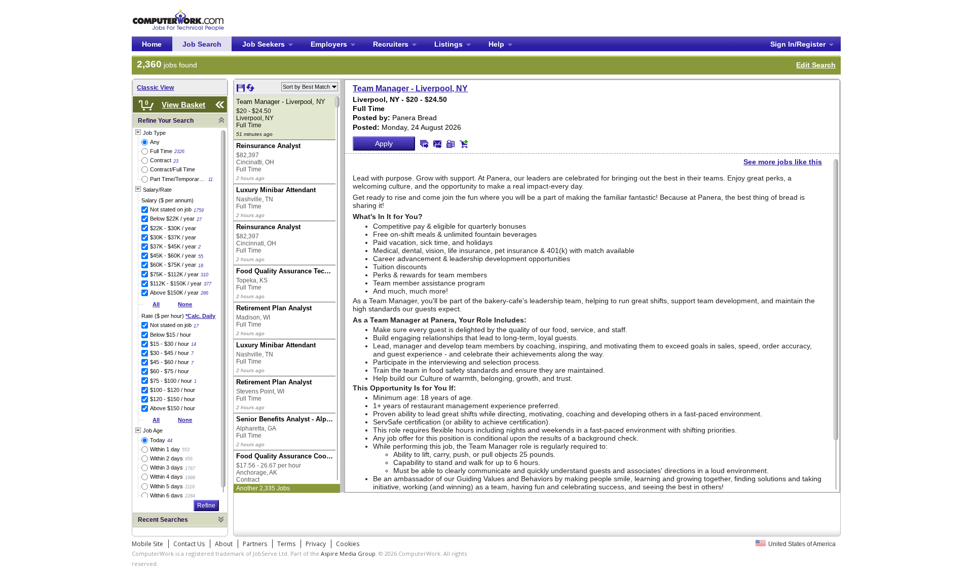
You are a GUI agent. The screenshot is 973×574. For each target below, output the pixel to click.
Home (152, 44)
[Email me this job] (437, 144)
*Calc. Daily (200, 316)
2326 (179, 151)
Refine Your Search (166, 120)
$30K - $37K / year (173, 237)
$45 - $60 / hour (169, 362)
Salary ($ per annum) (167, 200)
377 (207, 283)
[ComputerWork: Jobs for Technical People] (178, 12)
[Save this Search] (241, 90)
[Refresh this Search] (250, 90)
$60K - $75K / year (173, 265)
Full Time (161, 151)
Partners (255, 544)
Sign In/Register (798, 44)
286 (204, 293)
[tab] (180, 121)
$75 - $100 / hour (171, 381)
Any (155, 142)
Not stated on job (171, 209)
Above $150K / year (174, 293)
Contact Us (189, 544)
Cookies (347, 544)
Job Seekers (263, 44)
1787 (190, 468)
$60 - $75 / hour (169, 371)
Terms (286, 544)
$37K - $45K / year (173, 246)
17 (196, 326)
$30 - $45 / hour (169, 353)
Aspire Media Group (348, 553)
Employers (329, 44)
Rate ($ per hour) (178, 316)
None (185, 304)
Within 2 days (166, 458)
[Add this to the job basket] (464, 144)
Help (496, 44)
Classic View (155, 87)
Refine (206, 505)
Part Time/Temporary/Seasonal (178, 179)
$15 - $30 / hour (169, 344)
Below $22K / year (172, 219)
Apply (384, 143)
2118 (190, 486)
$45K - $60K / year (173, 256)
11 (210, 179)
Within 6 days (166, 495)
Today (157, 440)
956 (189, 458)
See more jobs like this (782, 162)
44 (169, 440)
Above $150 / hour (172, 408)
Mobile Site (147, 544)
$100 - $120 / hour (172, 390)
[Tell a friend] (450, 144)
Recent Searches (163, 519)
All (156, 304)
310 (204, 274)
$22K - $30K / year (173, 228)
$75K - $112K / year (174, 274)
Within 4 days (166, 477)
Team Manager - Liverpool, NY (410, 88)
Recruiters (390, 44)
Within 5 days (166, 486)
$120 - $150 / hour (172, 399)
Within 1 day (165, 449)
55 (200, 256)
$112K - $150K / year (176, 283)
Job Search (201, 44)
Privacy (316, 544)
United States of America (802, 544)
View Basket (183, 104)
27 (199, 219)
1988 (190, 477)
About (224, 544)
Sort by (306, 87)
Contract (160, 160)
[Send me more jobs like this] (424, 144)
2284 (190, 495)
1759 (199, 210)
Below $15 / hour (170, 335)
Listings (448, 44)
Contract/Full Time (172, 169)
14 (193, 344)
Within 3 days (166, 467)
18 (200, 265)
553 (186, 449)
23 (175, 161)
